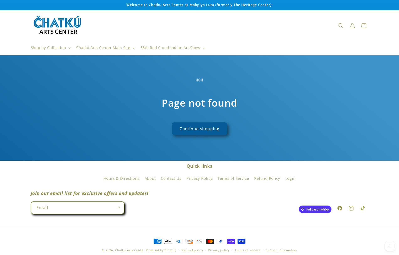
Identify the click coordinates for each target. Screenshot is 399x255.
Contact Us (171, 178)
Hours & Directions (121, 178)
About (150, 178)
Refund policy (192, 250)
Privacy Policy (199, 178)
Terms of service (248, 250)
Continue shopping (199, 128)
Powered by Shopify (161, 250)
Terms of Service (233, 178)
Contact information (281, 250)
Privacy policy (218, 250)
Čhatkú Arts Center (130, 250)
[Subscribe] (118, 207)
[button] (50, 47)
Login (290, 178)
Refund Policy (267, 178)
